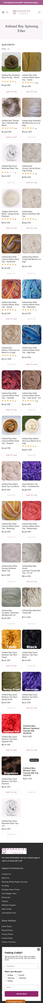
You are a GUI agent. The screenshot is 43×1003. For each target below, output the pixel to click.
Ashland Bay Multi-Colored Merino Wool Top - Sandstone (10, 259)
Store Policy (7, 926)
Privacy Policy (7, 934)
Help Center (7, 909)
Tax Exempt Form (9, 913)
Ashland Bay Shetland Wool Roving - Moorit (11, 76)
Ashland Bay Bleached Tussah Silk (31, 611)
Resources (6, 897)
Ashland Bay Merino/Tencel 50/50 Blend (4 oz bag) (11, 350)
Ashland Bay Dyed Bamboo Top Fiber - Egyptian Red (10, 739)
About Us (5, 878)
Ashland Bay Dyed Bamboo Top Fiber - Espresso (10, 781)
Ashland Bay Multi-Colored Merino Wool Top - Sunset (10, 304)
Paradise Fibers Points (11, 889)
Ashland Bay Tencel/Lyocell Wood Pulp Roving (31, 168)
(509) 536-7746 (15, 861)
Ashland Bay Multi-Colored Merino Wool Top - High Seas (30, 350)
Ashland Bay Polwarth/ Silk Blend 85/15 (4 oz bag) (31, 123)
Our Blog (5, 886)
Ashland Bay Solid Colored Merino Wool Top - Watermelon (30, 526)
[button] (3, 12)
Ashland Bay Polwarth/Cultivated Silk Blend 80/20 (10, 612)
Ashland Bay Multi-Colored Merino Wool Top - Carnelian (10, 395)
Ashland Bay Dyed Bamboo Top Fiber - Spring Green (10, 697)
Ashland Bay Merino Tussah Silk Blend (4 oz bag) (31, 259)
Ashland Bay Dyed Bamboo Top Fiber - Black (30, 654)
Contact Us (6, 874)
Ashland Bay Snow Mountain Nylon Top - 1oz (10, 823)
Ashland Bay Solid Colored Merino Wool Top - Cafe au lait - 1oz (31, 395)
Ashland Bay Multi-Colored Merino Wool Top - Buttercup (10, 526)
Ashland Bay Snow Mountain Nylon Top (10, 167)
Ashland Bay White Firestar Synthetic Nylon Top (9, 568)
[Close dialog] (38, 949)
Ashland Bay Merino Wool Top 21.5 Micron (10, 485)
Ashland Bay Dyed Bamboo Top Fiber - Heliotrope (30, 697)
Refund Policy (7, 930)
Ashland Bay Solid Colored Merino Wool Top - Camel (30, 77)
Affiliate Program (9, 905)
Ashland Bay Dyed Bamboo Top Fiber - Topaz (10, 654)
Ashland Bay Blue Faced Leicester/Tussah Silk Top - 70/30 (31, 569)
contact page (32, 858)
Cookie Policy (7, 938)
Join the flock (21, 994)
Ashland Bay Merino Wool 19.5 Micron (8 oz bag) (31, 441)
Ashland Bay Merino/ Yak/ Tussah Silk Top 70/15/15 (30, 771)
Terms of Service (9, 942)
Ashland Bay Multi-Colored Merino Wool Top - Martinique (30, 304)
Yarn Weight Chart (9, 893)
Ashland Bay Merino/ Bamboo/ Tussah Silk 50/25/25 (31, 729)
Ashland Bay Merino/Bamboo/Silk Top (31, 213)
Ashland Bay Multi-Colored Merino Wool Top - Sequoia (10, 441)
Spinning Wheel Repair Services (14, 882)
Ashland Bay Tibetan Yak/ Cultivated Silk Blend (10, 123)
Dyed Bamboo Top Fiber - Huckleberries (30, 485)
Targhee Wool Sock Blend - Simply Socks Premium (10, 213)
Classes (5, 901)
